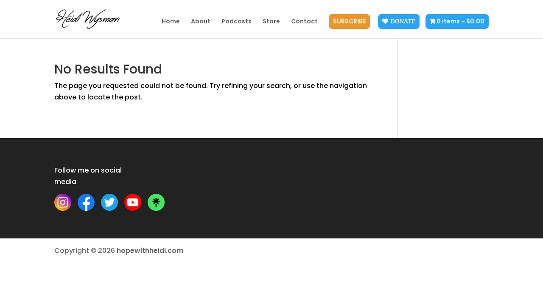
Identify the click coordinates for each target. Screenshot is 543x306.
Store (271, 22)
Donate (403, 21)
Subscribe (349, 22)
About (200, 22)
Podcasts (236, 22)
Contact (304, 22)
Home (171, 22)
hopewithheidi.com (150, 250)
